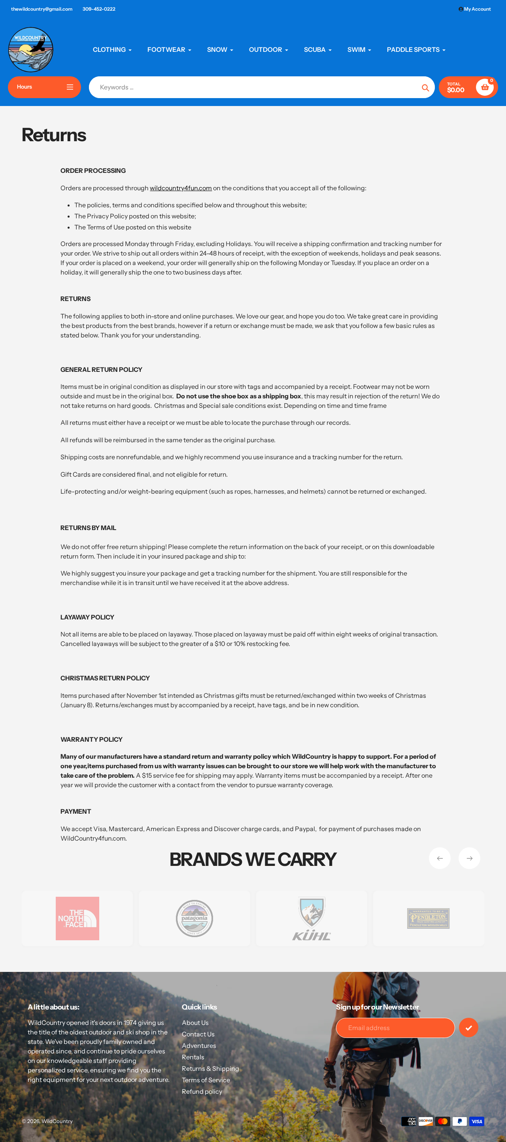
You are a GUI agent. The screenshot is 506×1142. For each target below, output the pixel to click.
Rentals (193, 1057)
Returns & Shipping (210, 1068)
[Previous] (440, 858)
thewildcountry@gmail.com (41, 9)
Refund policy (202, 1091)
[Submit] (468, 1027)
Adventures (199, 1045)
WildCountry (57, 1121)
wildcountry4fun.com (181, 188)
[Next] (469, 858)
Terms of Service (206, 1080)
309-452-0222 (99, 9)
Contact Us (198, 1034)
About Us (195, 1022)
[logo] (77, 918)
